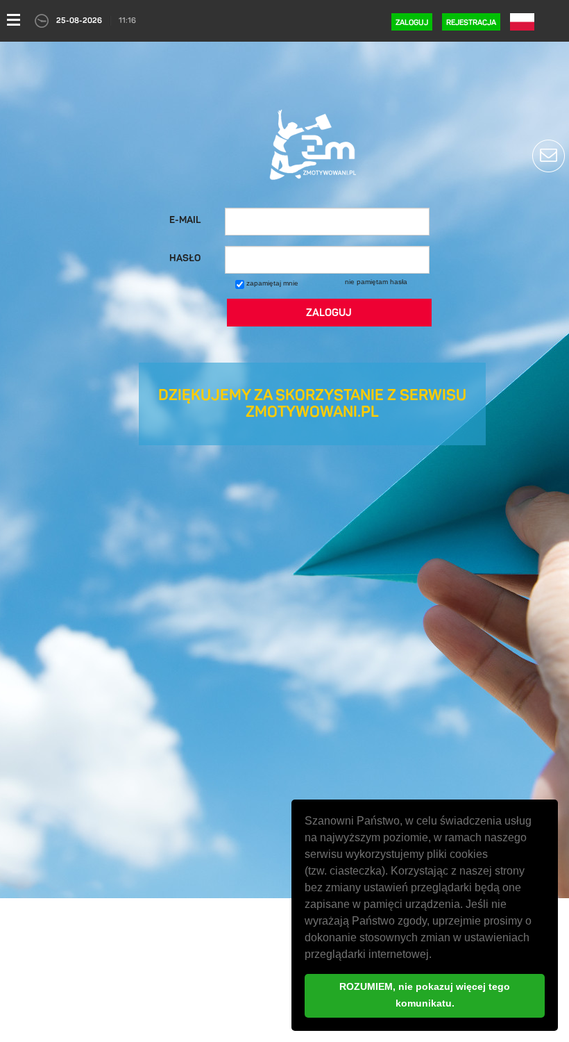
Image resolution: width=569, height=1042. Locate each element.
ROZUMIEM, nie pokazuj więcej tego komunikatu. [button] (424, 995)
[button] (436, 956)
